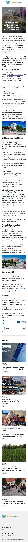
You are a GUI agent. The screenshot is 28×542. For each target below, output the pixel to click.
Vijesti (24, 328)
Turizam (4, 473)
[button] (2, 3)
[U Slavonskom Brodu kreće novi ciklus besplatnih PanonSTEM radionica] (14, 419)
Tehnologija (5, 371)
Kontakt (4, 529)
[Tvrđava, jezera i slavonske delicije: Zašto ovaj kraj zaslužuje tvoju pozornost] (14, 487)
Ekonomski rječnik (6, 527)
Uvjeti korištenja (6, 525)
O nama (3, 523)
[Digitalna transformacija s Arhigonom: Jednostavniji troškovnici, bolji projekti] (14, 352)
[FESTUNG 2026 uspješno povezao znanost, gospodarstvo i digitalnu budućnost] (14, 385)
